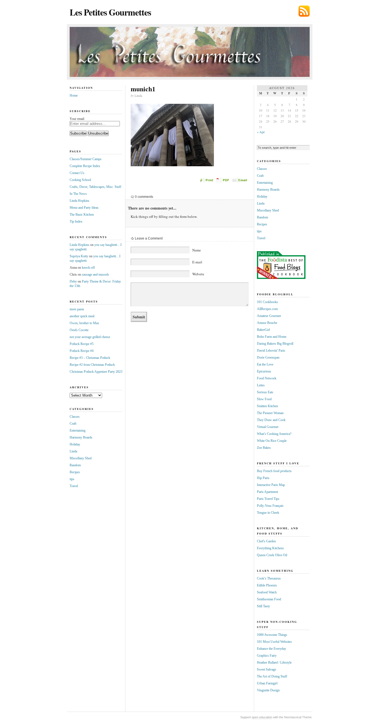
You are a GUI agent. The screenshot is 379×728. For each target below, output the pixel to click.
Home (74, 95)
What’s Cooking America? (274, 434)
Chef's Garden (266, 541)
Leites (261, 385)
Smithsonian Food (269, 599)
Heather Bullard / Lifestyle (274, 662)
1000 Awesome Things (272, 635)
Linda (73, 451)
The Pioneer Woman (270, 413)
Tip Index (76, 221)
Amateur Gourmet (269, 316)
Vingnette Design (268, 690)
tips (72, 479)
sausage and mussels (95, 274)
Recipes (75, 472)
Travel (74, 486)
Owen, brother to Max (84, 323)
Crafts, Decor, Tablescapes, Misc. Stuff (95, 187)
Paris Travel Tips (268, 499)
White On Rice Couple (272, 441)
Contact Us (77, 173)
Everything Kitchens (270, 548)
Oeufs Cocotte (79, 330)
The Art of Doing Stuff (272, 676)
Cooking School (80, 180)
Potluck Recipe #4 (82, 351)
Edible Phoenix (267, 585)
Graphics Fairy (267, 656)
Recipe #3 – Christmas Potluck (90, 358)
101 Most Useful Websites (274, 642)
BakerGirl (263, 330)
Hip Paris (263, 478)
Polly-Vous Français (270, 506)
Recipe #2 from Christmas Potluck (92, 365)
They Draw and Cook (271, 420)
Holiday (75, 444)
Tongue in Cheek (268, 513)
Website (198, 273)
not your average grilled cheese (90, 337)
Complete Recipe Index (85, 166)
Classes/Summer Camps (86, 159)
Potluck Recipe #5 (82, 344)
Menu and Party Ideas (84, 208)
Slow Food (264, 399)
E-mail (197, 262)
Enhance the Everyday (271, 649)
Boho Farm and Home (271, 337)
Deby (73, 281)
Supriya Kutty (79, 256)
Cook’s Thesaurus (269, 578)
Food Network (266, 378)
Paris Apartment (267, 492)
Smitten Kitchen (267, 406)
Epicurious (264, 371)
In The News (78, 194)
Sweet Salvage (266, 669)
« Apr (261, 132)
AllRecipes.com (267, 309)
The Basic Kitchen (82, 214)
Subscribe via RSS (304, 11)
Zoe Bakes (264, 448)
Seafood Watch (267, 592)
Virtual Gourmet (267, 427)
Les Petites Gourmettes (110, 12)
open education (262, 717)
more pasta (77, 309)
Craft (73, 423)
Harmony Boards (81, 437)
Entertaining (77, 430)
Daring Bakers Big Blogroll (275, 344)
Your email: (77, 119)
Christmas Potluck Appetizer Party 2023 (96, 372)
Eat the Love (265, 364)
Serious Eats (265, 392)
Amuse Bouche (267, 323)
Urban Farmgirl (267, 683)
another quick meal (82, 316)
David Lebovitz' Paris (271, 350)
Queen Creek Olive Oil (272, 555)
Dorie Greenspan (268, 357)
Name (196, 250)
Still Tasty (263, 606)
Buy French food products (274, 471)
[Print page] (207, 181)
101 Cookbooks (267, 302)
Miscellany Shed (81, 458)
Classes (75, 417)
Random (75, 465)
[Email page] (240, 181)
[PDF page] (223, 181)
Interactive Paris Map (271, 485)
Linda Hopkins (79, 201)
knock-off (88, 267)
